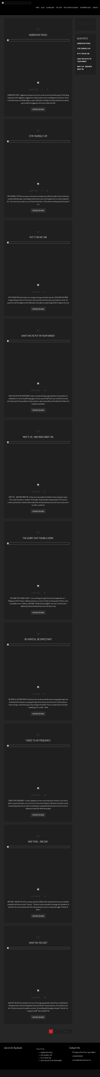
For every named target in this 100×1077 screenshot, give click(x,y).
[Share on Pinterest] (42, 24)
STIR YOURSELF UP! (38, 136)
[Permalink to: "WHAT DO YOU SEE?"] (38, 968)
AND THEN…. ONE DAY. (38, 841)
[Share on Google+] (38, 24)
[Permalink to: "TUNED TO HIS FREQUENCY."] (38, 765)
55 (65, 1031)
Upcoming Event (85, 8)
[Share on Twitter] (33, 24)
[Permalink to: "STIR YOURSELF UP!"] (38, 161)
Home (37, 8)
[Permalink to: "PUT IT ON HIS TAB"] (38, 262)
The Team (59, 8)
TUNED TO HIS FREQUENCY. (38, 740)
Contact (95, 8)
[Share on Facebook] (29, 24)
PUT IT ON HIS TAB (38, 237)
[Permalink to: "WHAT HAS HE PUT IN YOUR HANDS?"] (38, 361)
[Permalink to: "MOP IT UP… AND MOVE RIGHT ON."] (38, 462)
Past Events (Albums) (71, 8)
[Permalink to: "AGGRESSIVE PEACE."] (38, 60)
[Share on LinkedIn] (47, 24)
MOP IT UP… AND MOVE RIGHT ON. (38, 436)
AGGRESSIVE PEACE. (38, 34)
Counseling (50, 8)
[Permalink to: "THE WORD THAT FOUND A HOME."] (38, 563)
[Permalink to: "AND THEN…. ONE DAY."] (38, 867)
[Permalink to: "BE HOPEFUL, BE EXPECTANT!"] (38, 664)
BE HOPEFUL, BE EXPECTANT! (38, 639)
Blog (43, 8)
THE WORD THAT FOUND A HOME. (38, 538)
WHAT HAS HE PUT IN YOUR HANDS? (38, 335)
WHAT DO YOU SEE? (38, 942)
